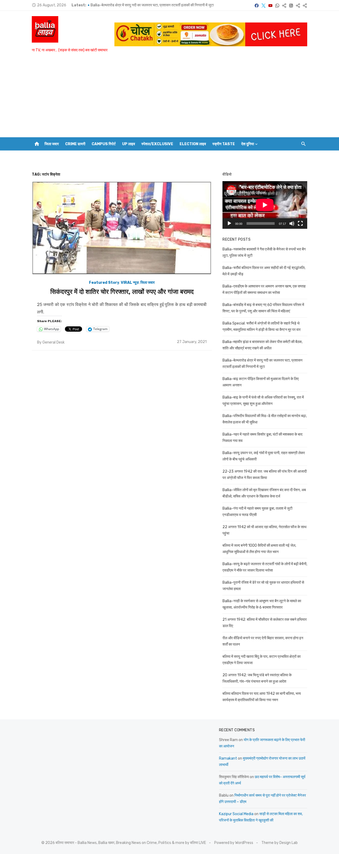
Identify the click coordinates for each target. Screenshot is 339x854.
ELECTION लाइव (193, 144)
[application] (264, 205)
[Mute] (292, 223)
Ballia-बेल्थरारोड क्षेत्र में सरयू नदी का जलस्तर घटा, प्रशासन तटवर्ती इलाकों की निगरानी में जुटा (152, 5)
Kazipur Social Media (236, 814)
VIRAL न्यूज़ (130, 282)
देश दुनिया (247, 144)
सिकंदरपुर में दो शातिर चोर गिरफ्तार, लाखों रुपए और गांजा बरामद (122, 291)
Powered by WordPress (233, 843)
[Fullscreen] (300, 223)
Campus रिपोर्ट (104, 144)
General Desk (53, 342)
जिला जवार (51, 144)
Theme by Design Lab (279, 843)
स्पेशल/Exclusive (157, 144)
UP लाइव (128, 144)
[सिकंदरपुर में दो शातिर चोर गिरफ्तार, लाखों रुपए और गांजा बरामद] (122, 228)
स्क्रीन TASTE (223, 144)
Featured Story (104, 282)
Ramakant (228, 758)
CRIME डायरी (75, 144)
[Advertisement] (169, 98)
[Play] (229, 223)
